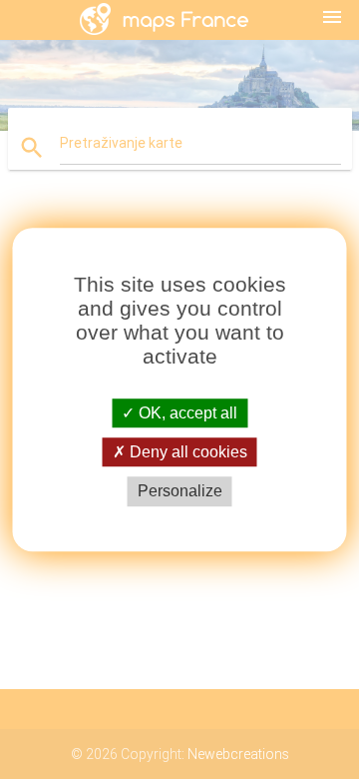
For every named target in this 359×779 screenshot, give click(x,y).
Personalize (180, 491)
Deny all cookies (186, 451)
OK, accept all (186, 412)
